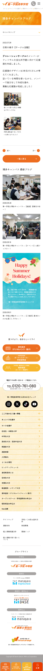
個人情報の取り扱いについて (11, 538)
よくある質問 (7, 462)
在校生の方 (6, 478)
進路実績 (5, 452)
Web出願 (5, 509)
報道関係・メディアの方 (11, 488)
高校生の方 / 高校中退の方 (12, 441)
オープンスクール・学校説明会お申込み (17, 498)
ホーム (5, 8)
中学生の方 (6, 436)
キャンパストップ (9, 32)
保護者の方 (6, 446)
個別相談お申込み (8, 503)
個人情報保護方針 (9, 531)
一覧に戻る (21, 158)
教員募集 (25, 525)
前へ (8, 150)
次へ (34, 150)
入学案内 (5, 457)
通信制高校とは (7, 472)
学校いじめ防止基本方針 (30, 520)
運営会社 (6, 525)
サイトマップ (8, 519)
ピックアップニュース (10, 467)
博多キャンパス (28, 8)
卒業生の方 (6, 483)
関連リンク (26, 531)
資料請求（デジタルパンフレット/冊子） (17, 493)
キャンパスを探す (15, 8)
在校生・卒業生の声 (9, 431)
